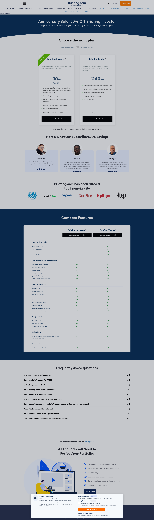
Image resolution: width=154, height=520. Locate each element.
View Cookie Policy (44, 509)
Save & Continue (92, 509)
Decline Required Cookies (85, 513)
